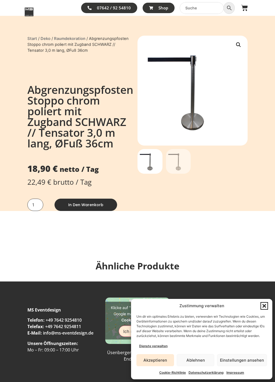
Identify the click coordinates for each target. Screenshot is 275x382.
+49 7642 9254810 (64, 320)
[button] (264, 306)
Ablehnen (195, 360)
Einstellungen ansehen (242, 360)
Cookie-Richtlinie (172, 372)
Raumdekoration (69, 38)
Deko (45, 38)
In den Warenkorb (85, 204)
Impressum (235, 372)
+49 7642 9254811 (63, 326)
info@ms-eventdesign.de (68, 333)
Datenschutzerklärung (206, 372)
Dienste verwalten (153, 346)
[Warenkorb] (244, 7)
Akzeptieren (155, 360)
